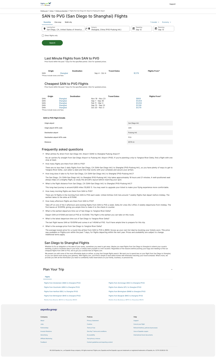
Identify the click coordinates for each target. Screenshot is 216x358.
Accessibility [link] (91, 335)
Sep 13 (161, 29)
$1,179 (136, 73)
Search (52, 43)
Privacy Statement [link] (93, 320)
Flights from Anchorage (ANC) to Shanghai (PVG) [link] (127, 283)
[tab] (47, 22)
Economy (165, 22)
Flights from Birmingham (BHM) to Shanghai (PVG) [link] (127, 291)
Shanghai (64, 73)
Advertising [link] (44, 335)
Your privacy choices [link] (93, 338)
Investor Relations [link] (46, 331)
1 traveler (153, 22)
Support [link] (136, 320)
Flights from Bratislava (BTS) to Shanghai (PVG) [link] (126, 300)
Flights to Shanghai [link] (61, 11)
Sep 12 (139, 29)
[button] (108, 269)
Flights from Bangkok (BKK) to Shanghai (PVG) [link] (126, 296)
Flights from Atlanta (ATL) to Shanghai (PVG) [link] (125, 287)
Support (173, 4)
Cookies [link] (89, 324)
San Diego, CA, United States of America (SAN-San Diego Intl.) (66, 29)
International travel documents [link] (143, 335)
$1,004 (139, 101)
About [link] (42, 320)
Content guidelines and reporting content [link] (100, 342)
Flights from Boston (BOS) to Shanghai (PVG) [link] (60, 300)
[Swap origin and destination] (86, 28)
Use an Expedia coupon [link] (141, 331)
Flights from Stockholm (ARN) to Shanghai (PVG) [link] (62, 287)
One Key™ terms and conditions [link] (97, 331)
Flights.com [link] (44, 11)
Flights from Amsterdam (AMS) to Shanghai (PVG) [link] (62, 283)
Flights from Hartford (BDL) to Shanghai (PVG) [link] (61, 291)
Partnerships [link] (44, 328)
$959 (138, 98)
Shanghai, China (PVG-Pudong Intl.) (106, 29)
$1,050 (139, 103)
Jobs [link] (42, 324)
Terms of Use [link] (91, 328)
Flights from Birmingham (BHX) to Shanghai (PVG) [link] (62, 296)
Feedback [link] (43, 342)
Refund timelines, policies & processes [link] (146, 328)
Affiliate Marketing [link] (46, 338)
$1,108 (138, 105)
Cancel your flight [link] (139, 324)
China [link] (51, 11)
